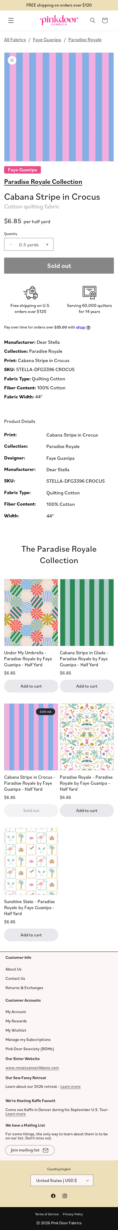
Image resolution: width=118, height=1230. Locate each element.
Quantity (10, 233)
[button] (11, 20)
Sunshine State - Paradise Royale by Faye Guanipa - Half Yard (29, 907)
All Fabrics (15, 39)
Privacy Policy (73, 1214)
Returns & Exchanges (24, 987)
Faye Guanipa (47, 39)
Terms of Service (47, 1214)
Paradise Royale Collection (43, 181)
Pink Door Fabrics (66, 1222)
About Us (13, 968)
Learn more (70, 1086)
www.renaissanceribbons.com (32, 1067)
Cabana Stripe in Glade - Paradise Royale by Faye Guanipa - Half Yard (84, 658)
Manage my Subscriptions (28, 1039)
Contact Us (15, 978)
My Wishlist (15, 1030)
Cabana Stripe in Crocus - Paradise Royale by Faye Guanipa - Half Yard (29, 783)
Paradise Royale (85, 39)
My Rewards (16, 1020)
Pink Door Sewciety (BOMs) (29, 1048)
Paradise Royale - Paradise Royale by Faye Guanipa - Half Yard (86, 783)
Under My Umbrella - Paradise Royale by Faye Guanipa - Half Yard (28, 658)
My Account (15, 1011)
